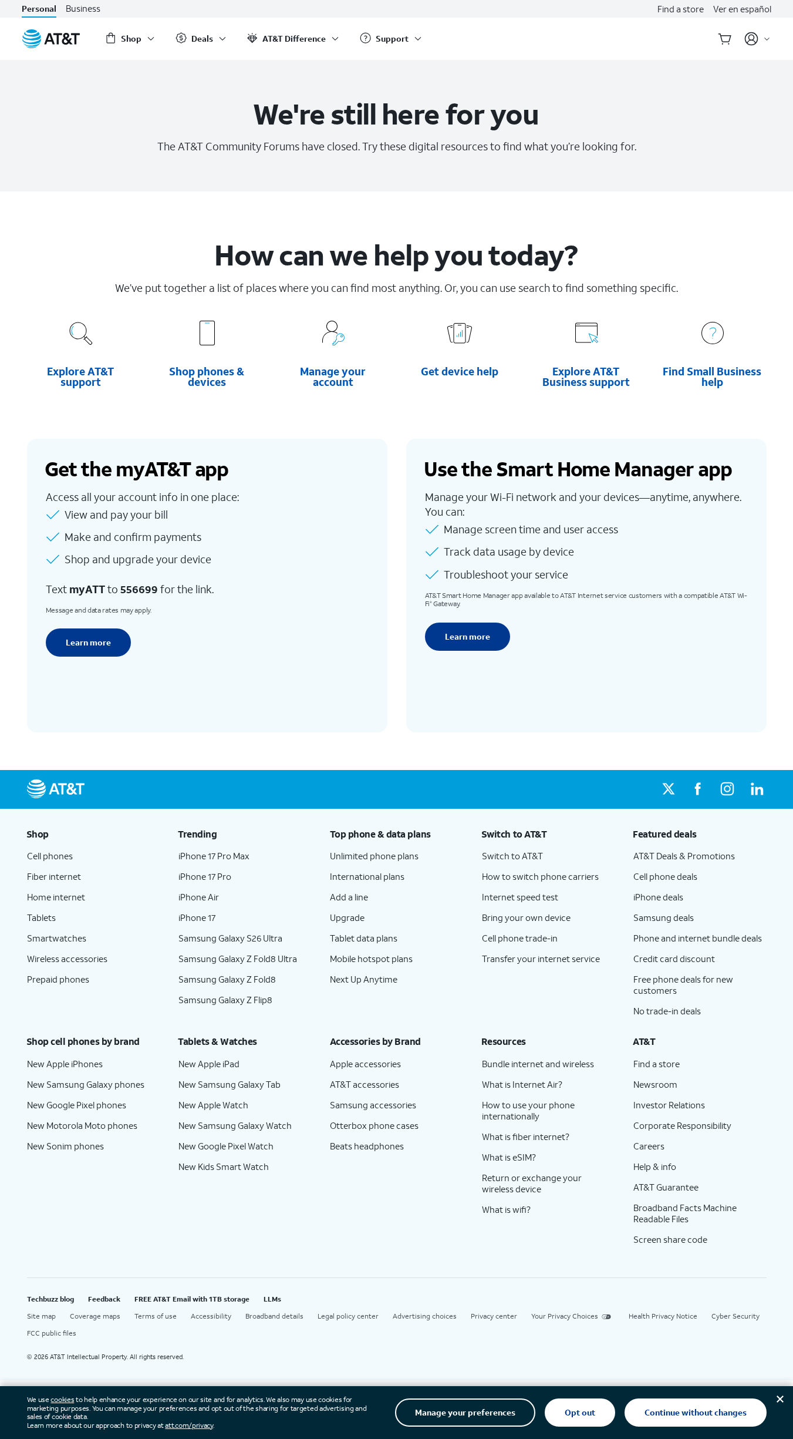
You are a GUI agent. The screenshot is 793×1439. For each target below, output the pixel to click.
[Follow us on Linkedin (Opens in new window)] (757, 789)
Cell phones (50, 856)
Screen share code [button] (670, 1239)
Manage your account (333, 376)
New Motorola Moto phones (82, 1125)
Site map (41, 1316)
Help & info (654, 1166)
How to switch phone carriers (540, 876)
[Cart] (725, 39)
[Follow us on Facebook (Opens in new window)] (698, 789)
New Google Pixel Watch (226, 1146)
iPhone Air (198, 897)
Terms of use (155, 1316)
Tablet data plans (363, 938)
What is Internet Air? (522, 1084)
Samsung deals (663, 917)
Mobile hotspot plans (371, 958)
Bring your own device (526, 917)
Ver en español (742, 9)
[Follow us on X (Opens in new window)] (669, 789)
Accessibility (211, 1316)
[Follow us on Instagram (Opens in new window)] (727, 789)
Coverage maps (95, 1316)
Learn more (88, 642)
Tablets (41, 917)
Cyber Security (735, 1316)
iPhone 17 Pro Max (213, 856)
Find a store (680, 9)
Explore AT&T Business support (586, 376)
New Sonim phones (65, 1146)
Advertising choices (425, 1316)
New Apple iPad (208, 1064)
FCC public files (51, 1333)
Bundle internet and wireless (538, 1064)
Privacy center (494, 1316)
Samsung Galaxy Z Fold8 (227, 979)
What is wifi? (506, 1209)
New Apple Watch (213, 1105)
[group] (93, 834)
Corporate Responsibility (682, 1125)
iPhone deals (658, 897)
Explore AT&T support (80, 376)
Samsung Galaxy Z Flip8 (225, 1000)
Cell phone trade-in (520, 938)
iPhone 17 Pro (204, 876)
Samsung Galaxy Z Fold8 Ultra (237, 958)
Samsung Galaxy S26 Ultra (230, 938)
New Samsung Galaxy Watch (235, 1125)
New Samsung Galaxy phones (85, 1084)
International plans (367, 876)
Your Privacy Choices (564, 1316)
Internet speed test (520, 897)
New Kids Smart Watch (223, 1166)
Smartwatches (56, 938)
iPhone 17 (196, 917)
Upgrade (347, 917)
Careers (648, 1146)
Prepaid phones (58, 979)
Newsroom (655, 1084)
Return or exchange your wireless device (532, 1183)
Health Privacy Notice (663, 1316)
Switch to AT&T (512, 856)
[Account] (757, 39)
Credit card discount (674, 958)
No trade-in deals (667, 1011)
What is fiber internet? (525, 1136)
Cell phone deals (665, 876)
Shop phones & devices (206, 376)
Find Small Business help (712, 376)
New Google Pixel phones (76, 1105)
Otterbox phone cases (374, 1125)
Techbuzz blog (50, 1299)
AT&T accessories (364, 1084)
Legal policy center (348, 1316)
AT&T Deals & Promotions (684, 856)
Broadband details (274, 1316)
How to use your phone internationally (528, 1110)
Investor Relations (669, 1105)
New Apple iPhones (65, 1064)
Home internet (56, 897)
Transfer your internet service (541, 958)
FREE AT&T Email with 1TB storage (191, 1299)
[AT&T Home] (51, 39)
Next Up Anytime (363, 979)
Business (83, 8)
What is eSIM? (509, 1157)
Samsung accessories (373, 1105)
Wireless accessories (67, 958)
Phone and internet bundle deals (697, 938)
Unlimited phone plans (374, 856)
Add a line (349, 897)
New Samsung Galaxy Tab (229, 1084)
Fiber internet (54, 876)
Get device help (459, 371)
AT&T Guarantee (665, 1187)
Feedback (104, 1299)
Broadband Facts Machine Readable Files (685, 1213)
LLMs (272, 1299)
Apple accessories (365, 1064)
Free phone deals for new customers (683, 984)
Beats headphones (367, 1146)
